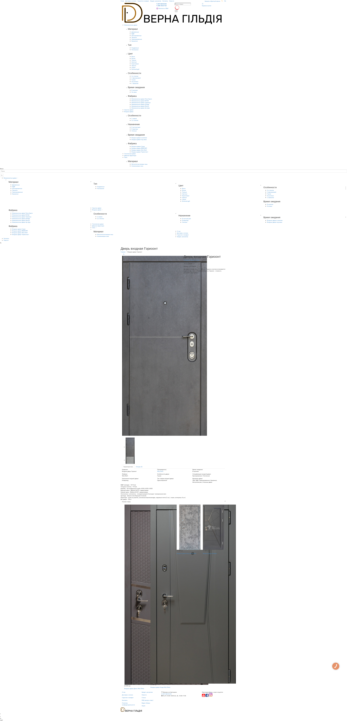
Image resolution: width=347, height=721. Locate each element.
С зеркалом (134, 83)
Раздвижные (135, 48)
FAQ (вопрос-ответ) (147, 700)
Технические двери (130, 154)
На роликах (134, 81)
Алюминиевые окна (137, 166)
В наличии (134, 90)
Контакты (165, 1)
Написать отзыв (194, 260)
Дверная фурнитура (130, 155)
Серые (133, 67)
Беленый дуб (135, 69)
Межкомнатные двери (130, 25)
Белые (133, 58)
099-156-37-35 (162, 6)
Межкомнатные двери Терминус (141, 102)
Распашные (134, 50)
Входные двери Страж (138, 146)
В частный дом (135, 127)
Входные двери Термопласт (139, 152)
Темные (133, 60)
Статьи (144, 697)
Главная (123, 252)
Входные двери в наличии (139, 138)
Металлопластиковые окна (139, 164)
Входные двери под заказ (139, 139)
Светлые (134, 62)
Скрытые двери (128, 110)
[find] (176, 11)
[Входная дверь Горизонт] (130, 447)
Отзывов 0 (187, 260)
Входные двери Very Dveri (139, 150)
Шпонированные (136, 35)
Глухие (133, 80)
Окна (125, 157)
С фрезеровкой (136, 78)
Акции (143, 706)
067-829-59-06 (162, 4)
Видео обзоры (146, 703)
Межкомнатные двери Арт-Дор (140, 108)
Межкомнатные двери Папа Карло (141, 99)
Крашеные (134, 41)
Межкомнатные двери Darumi (140, 106)
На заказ (134, 92)
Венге (133, 56)
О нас (122, 1)
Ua (225, 1)
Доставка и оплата (130, 1)
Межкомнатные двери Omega (140, 104)
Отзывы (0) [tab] (139, 467)
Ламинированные (136, 39)
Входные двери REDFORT (139, 148)
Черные (133, 65)
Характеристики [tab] (128, 467)
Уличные (134, 131)
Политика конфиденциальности (128, 704)
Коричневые (135, 64)
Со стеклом (134, 76)
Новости (171, 1)
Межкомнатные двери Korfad (140, 101)
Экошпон (134, 37)
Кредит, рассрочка (155, 1)
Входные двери (128, 111)
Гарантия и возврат (143, 1)
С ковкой (134, 118)
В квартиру (134, 129)
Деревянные (135, 32)
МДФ (132, 34)
